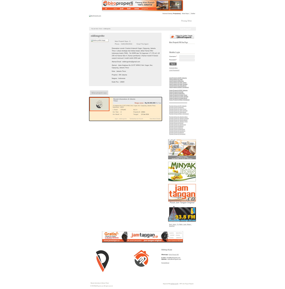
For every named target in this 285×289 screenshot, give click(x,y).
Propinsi (114, 75)
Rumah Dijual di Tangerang (177, 124)
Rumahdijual (165, 263)
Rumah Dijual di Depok (176, 123)
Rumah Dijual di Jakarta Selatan (179, 118)
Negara (114, 78)
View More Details (155, 119)
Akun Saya (185, 13)
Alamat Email (116, 62)
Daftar (193, 13)
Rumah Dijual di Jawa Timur (177, 109)
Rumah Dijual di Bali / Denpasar (179, 114)
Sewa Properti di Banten (176, 93)
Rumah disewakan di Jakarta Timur (100, 283)
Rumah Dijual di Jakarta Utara (178, 117)
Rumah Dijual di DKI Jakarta (177, 106)
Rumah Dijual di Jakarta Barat (178, 120)
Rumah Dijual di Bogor (176, 128)
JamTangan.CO (174, 283)
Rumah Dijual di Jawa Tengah (178, 110)
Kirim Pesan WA (174, 254)
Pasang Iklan (186, 20)
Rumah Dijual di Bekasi (176, 126)
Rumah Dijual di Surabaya (177, 131)
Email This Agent (142, 44)
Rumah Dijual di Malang (176, 132)
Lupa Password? (174, 70)
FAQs (152, 25)
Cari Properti (185, 29)
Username (173, 56)
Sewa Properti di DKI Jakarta (178, 90)
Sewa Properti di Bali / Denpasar (179, 100)
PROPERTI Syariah (106, 25)
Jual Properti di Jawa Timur (177, 82)
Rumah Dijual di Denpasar (177, 134)
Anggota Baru (173, 68)
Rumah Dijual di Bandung (177, 129)
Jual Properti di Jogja (176, 79)
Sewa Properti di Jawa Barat (178, 98)
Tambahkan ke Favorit (136, 119)
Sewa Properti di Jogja (176, 92)
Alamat (114, 65)
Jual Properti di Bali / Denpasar (179, 87)
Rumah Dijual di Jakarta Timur (178, 121)
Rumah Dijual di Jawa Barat (177, 112)
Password (173, 60)
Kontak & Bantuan (163, 25)
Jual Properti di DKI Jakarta (178, 78)
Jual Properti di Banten (176, 81)
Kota (113, 71)
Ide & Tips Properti (142, 25)
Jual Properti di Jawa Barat (177, 86)
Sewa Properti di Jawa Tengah (178, 96)
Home (95, 25)
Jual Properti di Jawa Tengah (178, 84)
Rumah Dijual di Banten (176, 107)
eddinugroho (123, 119)
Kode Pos (115, 82)
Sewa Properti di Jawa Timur (178, 95)
